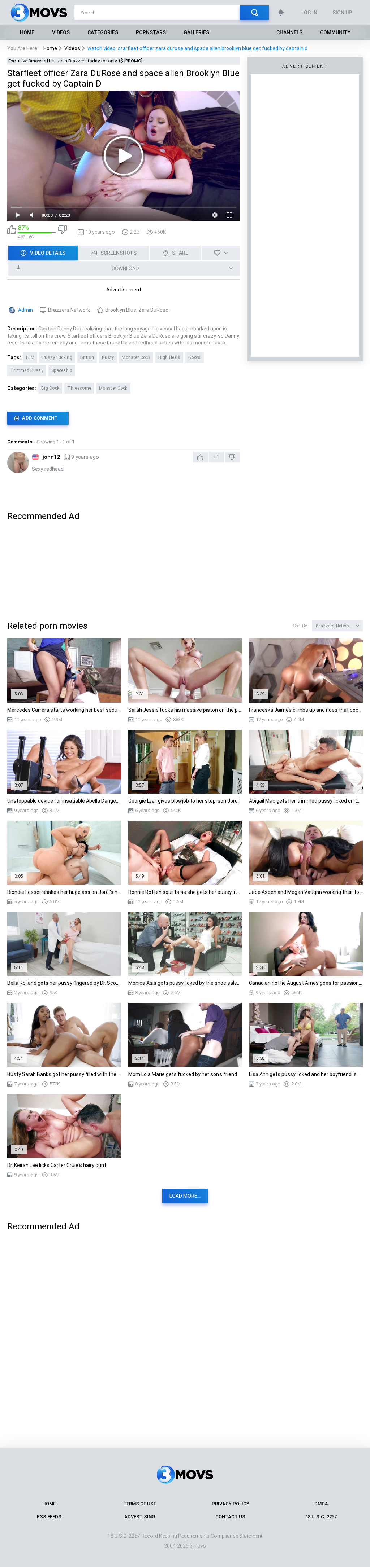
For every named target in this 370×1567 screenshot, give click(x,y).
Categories (102, 32)
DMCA (321, 1503)
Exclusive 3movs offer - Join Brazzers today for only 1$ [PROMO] (75, 60)
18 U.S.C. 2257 (321, 1516)
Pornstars (151, 32)
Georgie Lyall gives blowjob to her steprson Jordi (183, 801)
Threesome (79, 388)
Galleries (196, 32)
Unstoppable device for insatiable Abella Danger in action (64, 801)
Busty (108, 357)
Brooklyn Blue (120, 310)
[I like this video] (11, 232)
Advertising (139, 1516)
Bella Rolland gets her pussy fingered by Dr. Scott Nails (64, 983)
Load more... (185, 1196)
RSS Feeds (49, 1516)
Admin (25, 310)
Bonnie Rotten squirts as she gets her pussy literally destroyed (185, 892)
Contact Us (230, 1516)
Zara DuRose (153, 310)
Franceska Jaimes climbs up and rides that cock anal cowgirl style (306, 710)
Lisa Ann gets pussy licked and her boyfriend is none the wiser (306, 1074)
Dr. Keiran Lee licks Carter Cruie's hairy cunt (56, 1165)
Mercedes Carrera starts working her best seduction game (64, 710)
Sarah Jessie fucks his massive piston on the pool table (185, 710)
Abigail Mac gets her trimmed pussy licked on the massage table (306, 801)
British (87, 357)
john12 (51, 457)
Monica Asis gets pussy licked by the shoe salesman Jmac (185, 983)
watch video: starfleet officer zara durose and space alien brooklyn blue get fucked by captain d (197, 48)
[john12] (18, 462)
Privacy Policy (230, 1503)
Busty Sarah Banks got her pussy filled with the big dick (64, 1074)
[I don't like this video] (62, 232)
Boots (194, 357)
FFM (30, 357)
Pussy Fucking (57, 357)
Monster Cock (136, 357)
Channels (289, 32)
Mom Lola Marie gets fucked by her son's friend (182, 1074)
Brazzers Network (69, 310)
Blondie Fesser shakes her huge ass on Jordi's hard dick (64, 892)
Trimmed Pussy (26, 370)
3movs (198, 1546)
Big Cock (50, 388)
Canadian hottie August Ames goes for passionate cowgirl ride (306, 983)
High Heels (169, 357)
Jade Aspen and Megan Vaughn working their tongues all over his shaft (306, 892)
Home (27, 32)
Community (335, 32)
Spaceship (61, 370)
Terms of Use (139, 1503)
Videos (61, 32)
